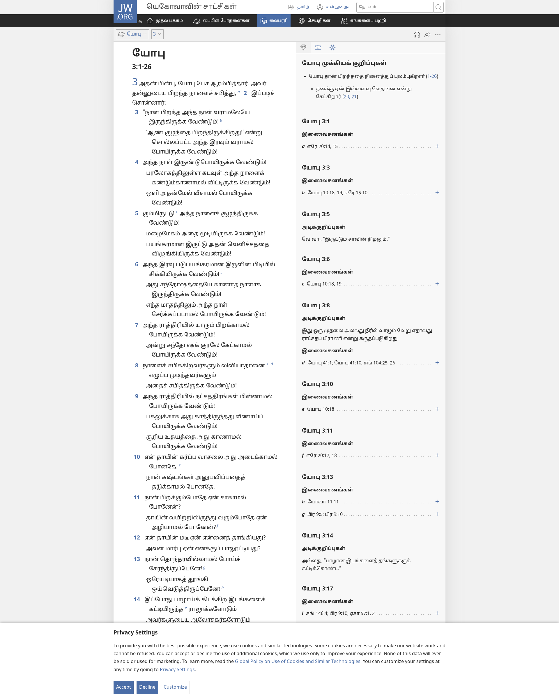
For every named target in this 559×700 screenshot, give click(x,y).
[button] (221, 20)
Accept (123, 687)
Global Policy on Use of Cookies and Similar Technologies (297, 662)
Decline (147, 687)
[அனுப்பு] (427, 34)
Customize (175, 687)
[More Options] (438, 34)
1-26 (432, 77)
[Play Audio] (417, 34)
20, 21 (350, 97)
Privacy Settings (177, 670)
